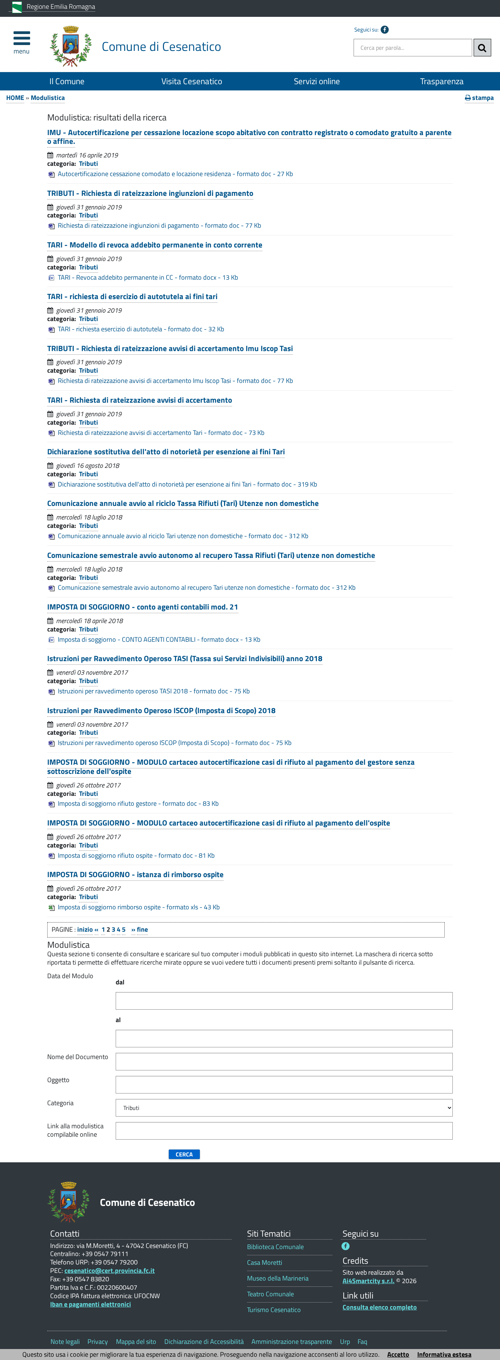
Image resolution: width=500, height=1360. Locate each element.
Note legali (65, 1341)
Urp (345, 1341)
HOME (15, 98)
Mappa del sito (136, 1341)
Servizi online (317, 81)
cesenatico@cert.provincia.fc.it (109, 1270)
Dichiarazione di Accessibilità (204, 1341)
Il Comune (67, 81)
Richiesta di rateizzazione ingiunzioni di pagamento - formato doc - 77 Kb (159, 225)
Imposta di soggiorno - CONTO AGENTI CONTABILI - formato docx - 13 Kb (159, 639)
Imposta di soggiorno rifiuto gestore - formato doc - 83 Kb (138, 803)
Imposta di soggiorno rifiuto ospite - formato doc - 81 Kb (136, 855)
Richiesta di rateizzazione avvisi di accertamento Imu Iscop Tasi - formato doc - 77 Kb (175, 380)
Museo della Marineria (278, 1278)
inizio (85, 929)
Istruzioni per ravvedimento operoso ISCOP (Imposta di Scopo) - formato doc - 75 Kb (174, 743)
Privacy (97, 1341)
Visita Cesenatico (191, 81)
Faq (362, 1341)
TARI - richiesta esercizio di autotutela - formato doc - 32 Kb (141, 329)
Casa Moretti (264, 1262)
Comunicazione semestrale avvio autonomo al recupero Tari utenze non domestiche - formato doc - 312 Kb (206, 587)
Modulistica (48, 98)
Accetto (398, 1354)
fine (142, 929)
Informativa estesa (444, 1354)
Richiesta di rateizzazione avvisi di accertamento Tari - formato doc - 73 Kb (161, 432)
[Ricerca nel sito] (482, 47)
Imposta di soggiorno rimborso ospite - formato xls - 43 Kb (139, 907)
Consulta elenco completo (380, 1307)
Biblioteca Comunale (275, 1247)
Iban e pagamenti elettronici (90, 1304)
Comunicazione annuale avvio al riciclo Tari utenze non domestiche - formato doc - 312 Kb (183, 536)
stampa (482, 98)
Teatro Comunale (270, 1294)
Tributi (88, 163)
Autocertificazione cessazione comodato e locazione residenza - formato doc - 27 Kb (175, 174)
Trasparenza (442, 81)
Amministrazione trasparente (291, 1341)
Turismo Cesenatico (274, 1310)
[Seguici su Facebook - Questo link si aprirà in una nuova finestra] (385, 30)
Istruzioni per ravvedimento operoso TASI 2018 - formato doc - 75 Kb (154, 691)
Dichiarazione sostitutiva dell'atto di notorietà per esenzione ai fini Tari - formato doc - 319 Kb (187, 484)
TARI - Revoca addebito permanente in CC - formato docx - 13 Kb (148, 277)
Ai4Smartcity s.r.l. (369, 1281)
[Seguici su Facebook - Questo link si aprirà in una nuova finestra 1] (346, 1246)
